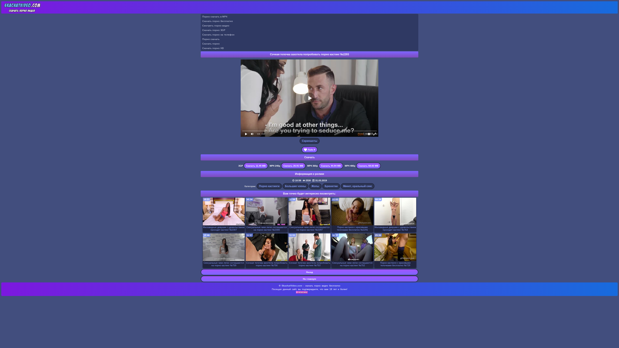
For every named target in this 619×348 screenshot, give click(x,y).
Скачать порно (211, 43)
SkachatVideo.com (292, 285)
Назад (309, 272)
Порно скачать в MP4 (214, 16)
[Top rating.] (302, 292)
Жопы (315, 186)
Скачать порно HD (213, 48)
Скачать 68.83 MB (368, 165)
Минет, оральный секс (357, 186)
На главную (309, 279)
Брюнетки (331, 186)
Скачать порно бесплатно (217, 21)
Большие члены (295, 186)
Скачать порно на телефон (218, 34)
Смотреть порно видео (215, 25)
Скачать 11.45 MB (256, 165)
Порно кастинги (269, 186)
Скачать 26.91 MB (293, 165)
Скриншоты (309, 141)
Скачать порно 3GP (213, 30)
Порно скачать (211, 39)
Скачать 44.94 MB (331, 165)
